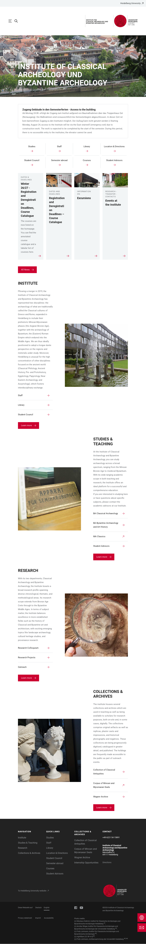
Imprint (38, 918)
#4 (94, 936)
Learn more (26, 425)
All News (25, 269)
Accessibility (49, 918)
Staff (48, 842)
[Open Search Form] (18, 21)
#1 (104, 923)
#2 (116, 928)
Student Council (54, 858)
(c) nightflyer (79, 937)
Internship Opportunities (86, 862)
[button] (30, 831)
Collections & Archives (29, 853)
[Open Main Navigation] (12, 21)
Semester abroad (54, 863)
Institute (22, 837)
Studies (50, 837)
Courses (50, 868)
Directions (107, 862)
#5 (125, 938)
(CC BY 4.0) (88, 937)
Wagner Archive (82, 857)
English (46, 908)
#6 (127, 938)
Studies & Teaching (27, 842)
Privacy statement (25, 918)
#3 (96, 933)
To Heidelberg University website (32, 891)
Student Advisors (54, 873)
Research (22, 848)
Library (49, 848)
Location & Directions (57, 853)
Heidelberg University (130, 3)
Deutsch (38, 908)
